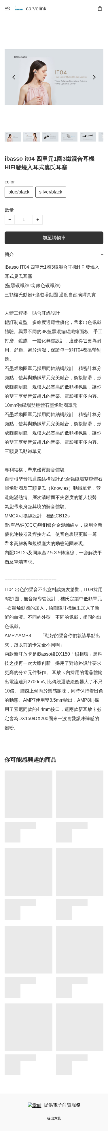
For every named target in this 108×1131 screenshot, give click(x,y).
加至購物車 (54, 237)
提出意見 (54, 1118)
